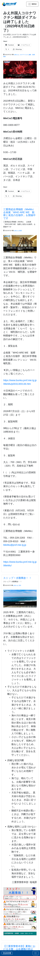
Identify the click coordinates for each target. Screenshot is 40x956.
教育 (20, 230)
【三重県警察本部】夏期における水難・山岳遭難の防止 (19, 948)
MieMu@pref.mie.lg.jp (14, 545)
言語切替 (7, 953)
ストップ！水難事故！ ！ (17, 578)
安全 (20, 585)
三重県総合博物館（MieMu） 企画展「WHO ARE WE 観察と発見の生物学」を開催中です (20, 214)
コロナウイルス (23, 54)
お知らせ (16, 54)
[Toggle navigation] (35, 953)
